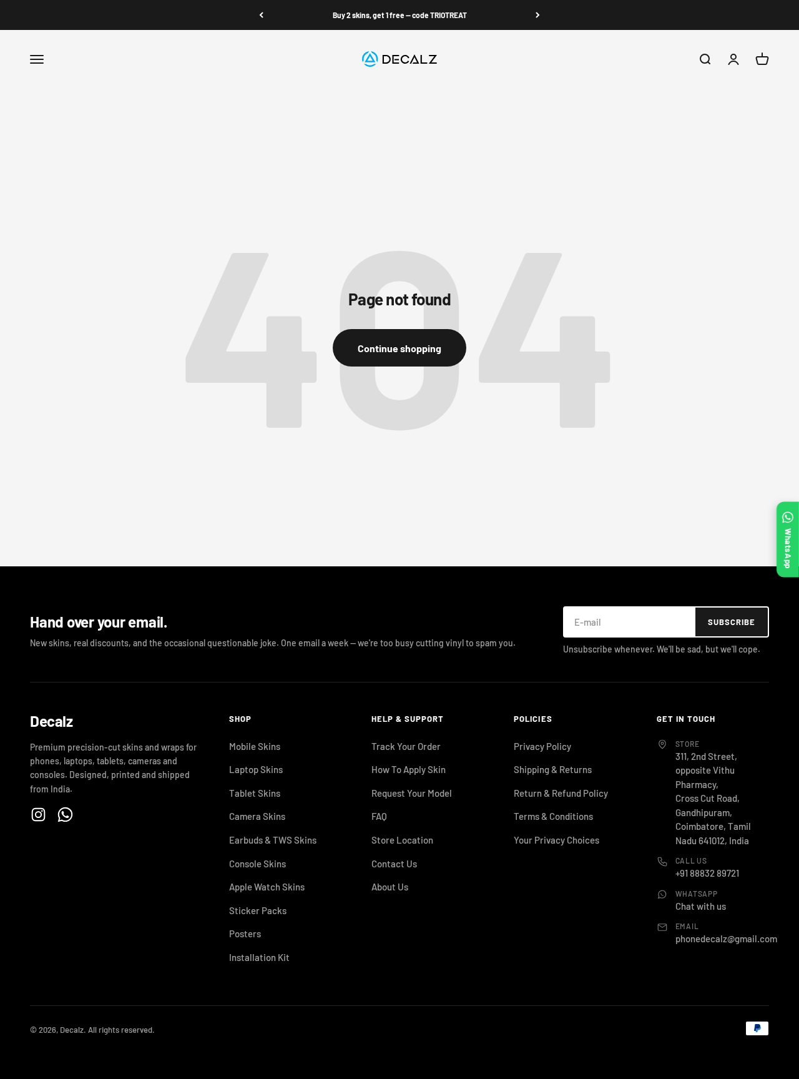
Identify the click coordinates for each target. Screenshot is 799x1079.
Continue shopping (399, 348)
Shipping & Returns (553, 769)
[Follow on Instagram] (38, 814)
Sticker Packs (258, 910)
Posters (245, 933)
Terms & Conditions (553, 816)
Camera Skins (257, 816)
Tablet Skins (254, 793)
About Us (389, 886)
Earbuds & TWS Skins (272, 839)
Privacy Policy (542, 746)
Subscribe (731, 622)
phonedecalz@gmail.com (726, 938)
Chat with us (700, 906)
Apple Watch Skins (267, 886)
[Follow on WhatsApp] (65, 814)
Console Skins (257, 863)
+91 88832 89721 (707, 873)
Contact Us (394, 863)
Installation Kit (259, 957)
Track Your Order (406, 746)
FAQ (379, 816)
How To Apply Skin (408, 769)
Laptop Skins (256, 769)
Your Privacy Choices (556, 839)
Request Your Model (411, 793)
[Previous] (261, 15)
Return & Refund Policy (561, 793)
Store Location (402, 839)
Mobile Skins (254, 746)
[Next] (538, 15)
